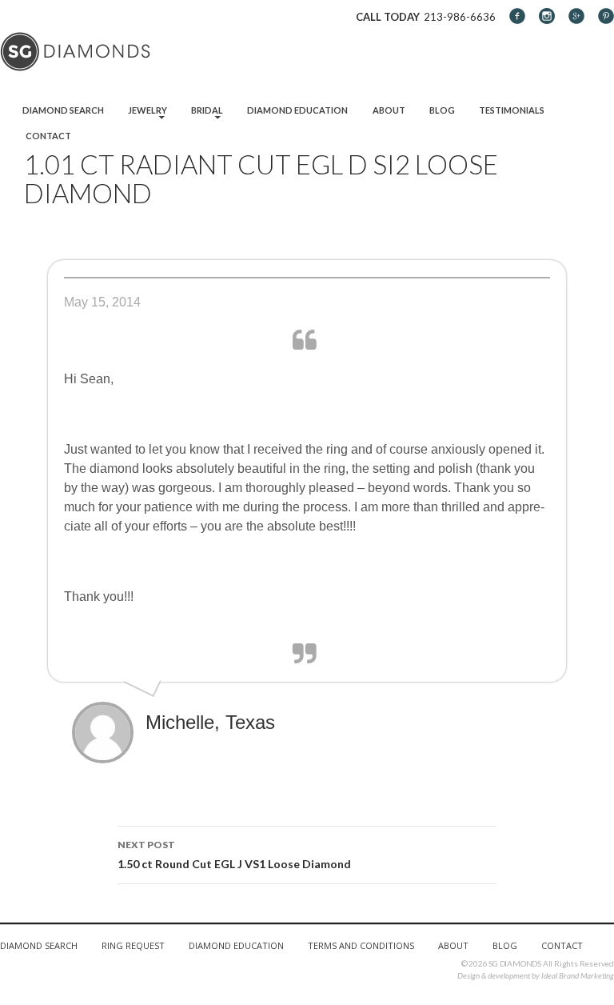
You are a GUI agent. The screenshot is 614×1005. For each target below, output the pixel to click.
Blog (442, 110)
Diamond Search (63, 110)
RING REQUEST (133, 945)
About (389, 110)
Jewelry (147, 110)
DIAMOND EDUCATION (236, 945)
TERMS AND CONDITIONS (361, 945)
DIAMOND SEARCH (39, 945)
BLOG (504, 945)
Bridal (207, 110)
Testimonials (511, 110)
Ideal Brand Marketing (577, 975)
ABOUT (453, 945)
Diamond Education (297, 110)
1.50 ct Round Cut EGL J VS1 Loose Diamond (234, 855)
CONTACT (562, 945)
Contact (48, 135)
